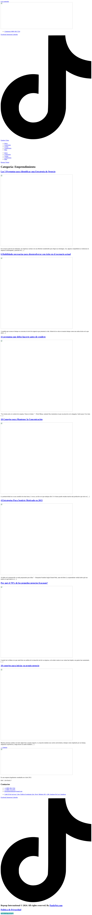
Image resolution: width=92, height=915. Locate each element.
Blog (5, 150)
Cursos (6, 146)
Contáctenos (7, 148)
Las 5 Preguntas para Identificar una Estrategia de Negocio (28, 171)
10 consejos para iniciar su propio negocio (20, 665)
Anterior (4, 747)
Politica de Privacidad (11, 909)
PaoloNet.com (56, 905)
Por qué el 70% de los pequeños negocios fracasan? (24, 583)
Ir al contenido (5, 1)
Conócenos (7, 145)
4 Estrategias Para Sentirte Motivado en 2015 (22, 500)
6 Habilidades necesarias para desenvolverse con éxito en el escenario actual (36, 254)
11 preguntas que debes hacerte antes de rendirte (23, 337)
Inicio (6, 143)
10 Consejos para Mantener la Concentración (21, 419)
